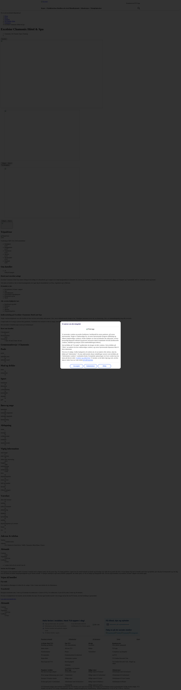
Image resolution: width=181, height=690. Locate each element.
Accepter (76, 366)
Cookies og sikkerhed (83, 358)
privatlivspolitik (88, 360)
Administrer (90, 366)
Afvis (104, 366)
